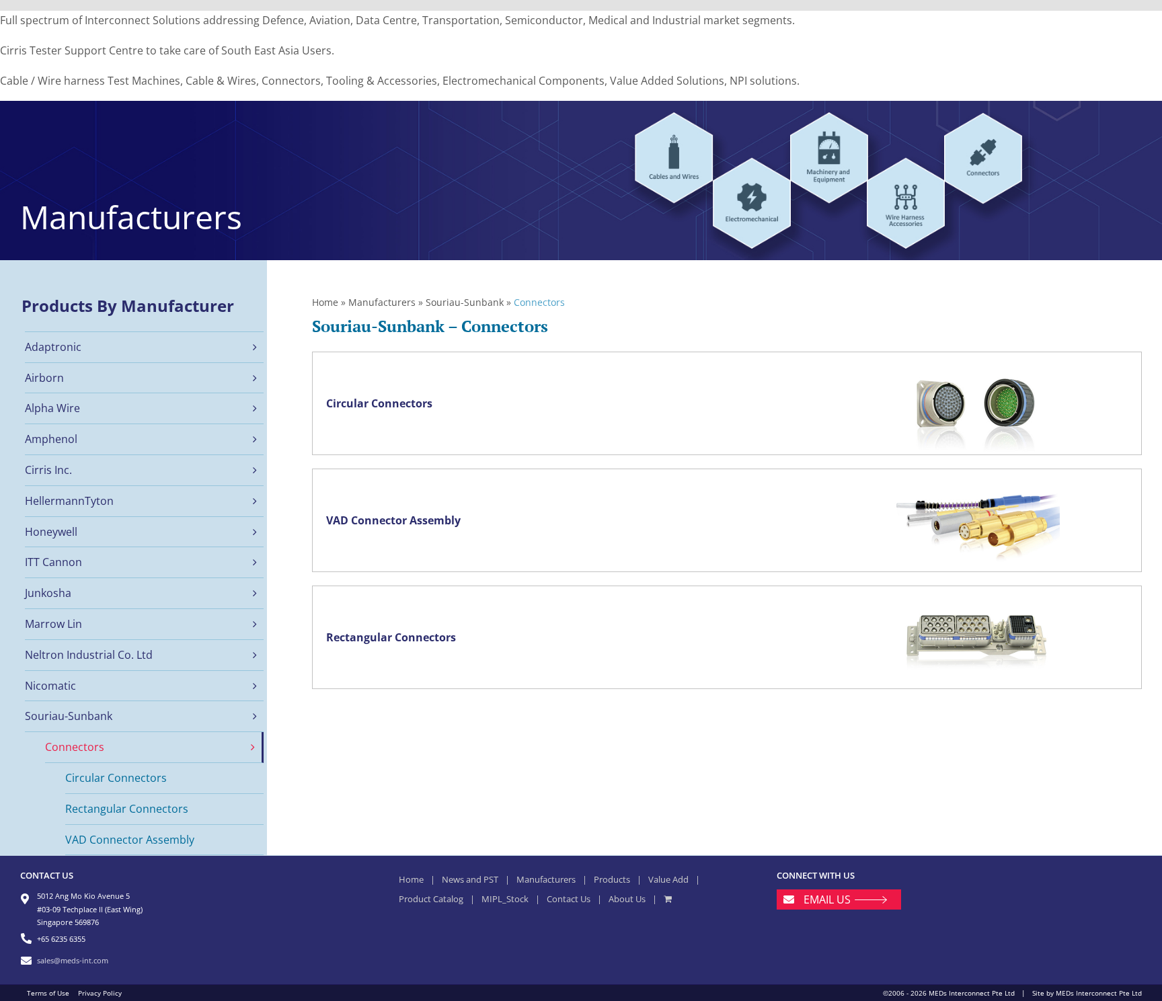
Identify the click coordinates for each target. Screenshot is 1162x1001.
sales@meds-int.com (72, 960)
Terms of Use (48, 993)
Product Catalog (431, 899)
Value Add (668, 879)
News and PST (470, 879)
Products (612, 879)
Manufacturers (382, 302)
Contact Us (568, 899)
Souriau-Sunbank (465, 302)
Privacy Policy (100, 993)
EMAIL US (827, 899)
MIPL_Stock (505, 899)
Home (325, 302)
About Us (627, 899)
